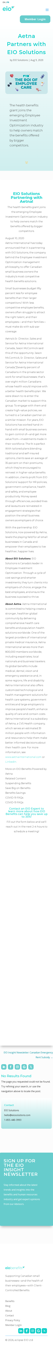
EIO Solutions (20, 60)
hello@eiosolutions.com (17, 1115)
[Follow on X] (31, 1067)
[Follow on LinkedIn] (3, 1067)
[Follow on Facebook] (10, 1067)
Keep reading (26, 155)
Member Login (35, 19)
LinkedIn (10, 761)
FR (8, 2)
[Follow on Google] (24, 1067)
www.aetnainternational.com (23, 757)
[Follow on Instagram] (17, 1067)
